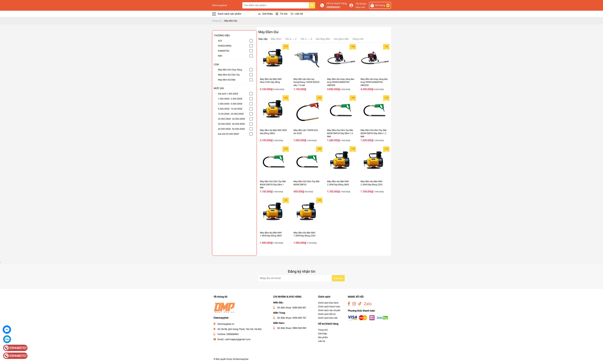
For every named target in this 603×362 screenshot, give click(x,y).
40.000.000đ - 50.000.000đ (231, 129)
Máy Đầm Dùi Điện (227, 79)
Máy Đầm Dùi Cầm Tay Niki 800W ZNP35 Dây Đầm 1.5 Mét (340, 133)
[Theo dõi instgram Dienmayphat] (354, 303)
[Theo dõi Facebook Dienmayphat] (349, 303)
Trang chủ (323, 330)
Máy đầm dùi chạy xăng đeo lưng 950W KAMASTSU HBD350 (374, 82)
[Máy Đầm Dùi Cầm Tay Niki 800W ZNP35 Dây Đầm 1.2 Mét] (374, 110)
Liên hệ (299, 13)
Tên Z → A (306, 38)
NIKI (220, 56)
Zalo (368, 303)
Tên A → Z (291, 38)
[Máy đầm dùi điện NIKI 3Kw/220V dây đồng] (273, 59)
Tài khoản (361, 3)
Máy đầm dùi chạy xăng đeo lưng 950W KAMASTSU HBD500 (340, 82)
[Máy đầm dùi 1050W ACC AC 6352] (307, 110)
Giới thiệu (267, 13)
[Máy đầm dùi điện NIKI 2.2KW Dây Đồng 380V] (341, 161)
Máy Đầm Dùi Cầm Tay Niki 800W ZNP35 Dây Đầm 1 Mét (273, 184)
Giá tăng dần (323, 38)
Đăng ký (338, 278)
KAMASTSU (223, 51)
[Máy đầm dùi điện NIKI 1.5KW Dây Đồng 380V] (273, 213)
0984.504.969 (299, 328)
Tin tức (284, 13)
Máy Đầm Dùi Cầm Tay (229, 74)
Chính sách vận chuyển (329, 310)
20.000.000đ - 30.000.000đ (231, 119)
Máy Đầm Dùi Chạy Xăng (230, 69)
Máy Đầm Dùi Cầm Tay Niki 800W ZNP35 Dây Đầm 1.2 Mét (373, 133)
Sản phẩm (323, 337)
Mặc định (276, 38)
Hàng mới (358, 38)
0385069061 (333, 7)
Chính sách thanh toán (329, 306)
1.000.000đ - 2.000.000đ (230, 98)
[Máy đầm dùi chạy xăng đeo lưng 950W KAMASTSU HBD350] (374, 59)
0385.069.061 (299, 307)
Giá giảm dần (341, 38)
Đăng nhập (360, 7)
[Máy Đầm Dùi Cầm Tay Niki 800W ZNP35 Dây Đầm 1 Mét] (273, 161)
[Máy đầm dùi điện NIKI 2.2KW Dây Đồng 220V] (374, 161)
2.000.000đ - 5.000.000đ (230, 103)
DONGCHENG (224, 45)
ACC (220, 40)
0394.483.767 (299, 317)
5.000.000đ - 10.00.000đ (230, 109)
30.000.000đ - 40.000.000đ (231, 124)
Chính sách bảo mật (327, 318)
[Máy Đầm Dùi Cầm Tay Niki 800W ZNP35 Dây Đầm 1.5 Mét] (341, 110)
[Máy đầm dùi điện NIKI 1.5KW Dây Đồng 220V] (307, 213)
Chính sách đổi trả (327, 314)
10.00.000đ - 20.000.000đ (230, 114)
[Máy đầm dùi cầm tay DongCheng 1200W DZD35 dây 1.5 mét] (307, 59)
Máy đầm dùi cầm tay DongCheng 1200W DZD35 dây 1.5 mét (306, 82)
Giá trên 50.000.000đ (228, 134)
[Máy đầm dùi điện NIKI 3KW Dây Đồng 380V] (273, 110)
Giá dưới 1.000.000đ (228, 93)
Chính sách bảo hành (328, 302)
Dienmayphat (219, 5)
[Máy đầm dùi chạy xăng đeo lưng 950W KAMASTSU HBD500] (341, 59)
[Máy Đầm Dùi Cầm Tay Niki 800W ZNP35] (307, 161)
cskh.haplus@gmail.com (237, 339)
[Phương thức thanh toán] (368, 317)
